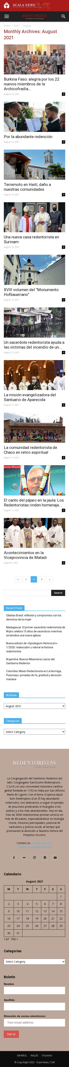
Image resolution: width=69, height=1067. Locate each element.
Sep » (14, 939)
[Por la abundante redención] (34, 117)
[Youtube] (55, 858)
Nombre (9, 983)
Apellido (9, 999)
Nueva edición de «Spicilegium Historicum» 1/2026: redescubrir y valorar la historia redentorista (32, 647)
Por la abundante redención (28, 136)
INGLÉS (34, 1055)
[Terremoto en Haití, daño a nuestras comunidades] (34, 165)
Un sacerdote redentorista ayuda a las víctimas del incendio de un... (34, 345)
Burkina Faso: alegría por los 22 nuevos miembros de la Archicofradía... (31, 84)
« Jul (6, 939)
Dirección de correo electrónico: (25, 1016)
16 (8, 918)
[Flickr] (24, 858)
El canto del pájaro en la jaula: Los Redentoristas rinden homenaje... (34, 502)
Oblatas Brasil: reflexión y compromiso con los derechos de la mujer (33, 617)
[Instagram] (34, 858)
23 (8, 926)
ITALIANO (47, 1055)
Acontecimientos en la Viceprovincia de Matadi (25, 555)
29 (60, 926)
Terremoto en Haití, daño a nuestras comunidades (27, 187)
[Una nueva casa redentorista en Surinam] (34, 217)
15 (60, 911)
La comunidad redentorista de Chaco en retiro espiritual (30, 450)
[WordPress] (45, 858)
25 (27, 926)
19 (36, 918)
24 (18, 926)
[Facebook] (14, 858)
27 (45, 926)
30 (8, 933)
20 (45, 918)
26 (36, 926)
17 (18, 918)
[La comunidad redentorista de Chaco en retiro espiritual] (34, 428)
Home (7, 25)
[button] (63, 16)
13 (45, 911)
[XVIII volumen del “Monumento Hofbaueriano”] (34, 270)
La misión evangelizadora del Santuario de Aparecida (30, 397)
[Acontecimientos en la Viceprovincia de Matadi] (34, 533)
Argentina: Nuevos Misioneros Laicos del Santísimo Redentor (30, 661)
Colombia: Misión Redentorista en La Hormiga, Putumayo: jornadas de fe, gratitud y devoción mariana (34, 675)
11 (27, 911)
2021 (17, 25)
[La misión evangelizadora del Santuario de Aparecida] (34, 375)
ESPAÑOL (22, 1055)
